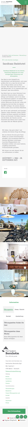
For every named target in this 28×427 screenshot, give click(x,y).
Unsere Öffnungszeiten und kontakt (13, 394)
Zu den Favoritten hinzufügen (11, 60)
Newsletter (8, 390)
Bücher (7, 376)
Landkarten (9, 381)
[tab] (8, 309)
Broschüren (9, 378)
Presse (7, 402)
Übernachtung (22, 55)
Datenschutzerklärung (13, 371)
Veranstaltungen (10, 388)
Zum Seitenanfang (14, 411)
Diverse (8, 383)
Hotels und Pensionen (13, 55)
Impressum (8, 400)
